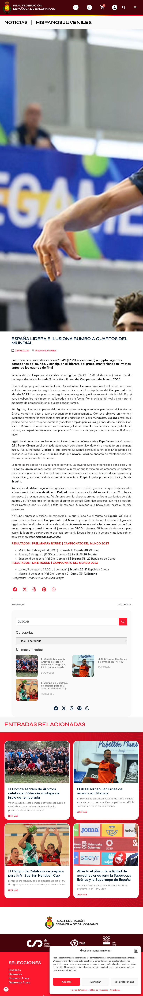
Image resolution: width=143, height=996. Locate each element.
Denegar (95, 981)
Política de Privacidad (98, 989)
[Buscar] (123, 621)
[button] (136, 950)
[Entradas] (75, 7)
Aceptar (66, 981)
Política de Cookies (79, 989)
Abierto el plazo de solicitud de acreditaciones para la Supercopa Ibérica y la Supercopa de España (104, 875)
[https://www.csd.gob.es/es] (40, 943)
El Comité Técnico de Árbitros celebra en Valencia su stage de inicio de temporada (53, 663)
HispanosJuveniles (64, 22)
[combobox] (67, 621)
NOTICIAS (16, 22)
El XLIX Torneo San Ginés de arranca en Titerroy (112, 660)
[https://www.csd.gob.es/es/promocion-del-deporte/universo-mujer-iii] (77, 943)
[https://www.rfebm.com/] (29, 7)
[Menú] (135, 7)
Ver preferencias (124, 981)
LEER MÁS (13, 816)
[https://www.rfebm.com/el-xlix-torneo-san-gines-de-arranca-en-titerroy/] (83, 666)
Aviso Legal (115, 989)
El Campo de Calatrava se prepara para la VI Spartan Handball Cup (54, 685)
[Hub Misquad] (114, 7)
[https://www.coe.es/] (109, 943)
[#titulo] (6, 989)
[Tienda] (89, 7)
